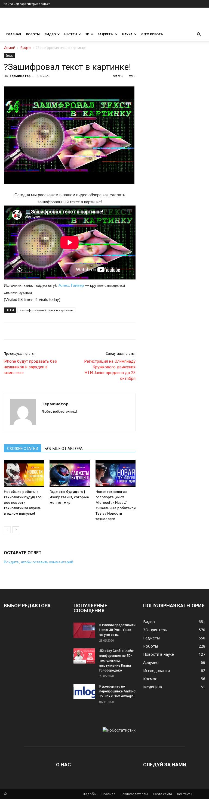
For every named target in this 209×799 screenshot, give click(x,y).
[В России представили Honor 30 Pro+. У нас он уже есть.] (84, 630)
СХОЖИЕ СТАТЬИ (22, 448)
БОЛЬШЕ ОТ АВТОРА (64, 448)
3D (87, 34)
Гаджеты (105, 34)
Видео (50, 34)
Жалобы (89, 794)
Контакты (184, 794)
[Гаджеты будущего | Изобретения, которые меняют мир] (70, 473)
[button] (198, 34)
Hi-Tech (70, 34)
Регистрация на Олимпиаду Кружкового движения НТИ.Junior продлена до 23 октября (110, 370)
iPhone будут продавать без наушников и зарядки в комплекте (30, 367)
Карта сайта (162, 794)
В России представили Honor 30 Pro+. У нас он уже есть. (117, 630)
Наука (127, 34)
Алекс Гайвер (71, 285)
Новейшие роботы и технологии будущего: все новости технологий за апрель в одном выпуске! (23, 502)
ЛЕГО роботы (152, 34)
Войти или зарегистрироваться (27, 4)
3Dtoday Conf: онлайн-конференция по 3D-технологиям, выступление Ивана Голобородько (116, 660)
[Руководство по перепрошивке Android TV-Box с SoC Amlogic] (84, 691)
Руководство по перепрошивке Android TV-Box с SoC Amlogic (117, 691)
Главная (13, 34)
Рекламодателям (134, 794)
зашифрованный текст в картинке (46, 310)
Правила (108, 794)
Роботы (33, 34)
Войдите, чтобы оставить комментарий (38, 562)
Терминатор (19, 76)
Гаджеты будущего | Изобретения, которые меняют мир (69, 497)
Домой (9, 47)
